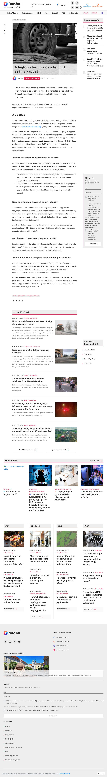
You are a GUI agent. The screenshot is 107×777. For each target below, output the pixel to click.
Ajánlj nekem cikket (58, 450)
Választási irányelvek (12, 760)
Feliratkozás (93, 244)
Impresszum (9, 735)
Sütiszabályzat (64, 774)
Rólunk (7, 726)
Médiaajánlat (9, 739)
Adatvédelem (9, 743)
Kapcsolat (8, 730)
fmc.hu (20, 78)
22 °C (63, 5)
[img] (12, 4)
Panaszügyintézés (11, 755)
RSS (6, 751)
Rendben (101, 774)
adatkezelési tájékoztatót (42, 710)
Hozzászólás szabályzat (13, 747)
